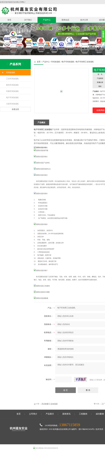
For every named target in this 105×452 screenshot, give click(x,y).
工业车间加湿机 (12, 79)
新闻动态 (65, 20)
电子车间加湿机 (12, 97)
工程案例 (83, 414)
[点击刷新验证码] (80, 379)
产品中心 (47, 20)
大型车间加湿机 (12, 104)
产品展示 (50, 414)
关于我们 (28, 20)
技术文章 (84, 20)
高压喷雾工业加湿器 (49, 404)
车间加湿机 (10, 72)
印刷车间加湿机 (12, 91)
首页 (9, 20)
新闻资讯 (66, 414)
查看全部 (15, 109)
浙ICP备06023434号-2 (86, 429)
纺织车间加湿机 (12, 85)
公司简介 (33, 414)
